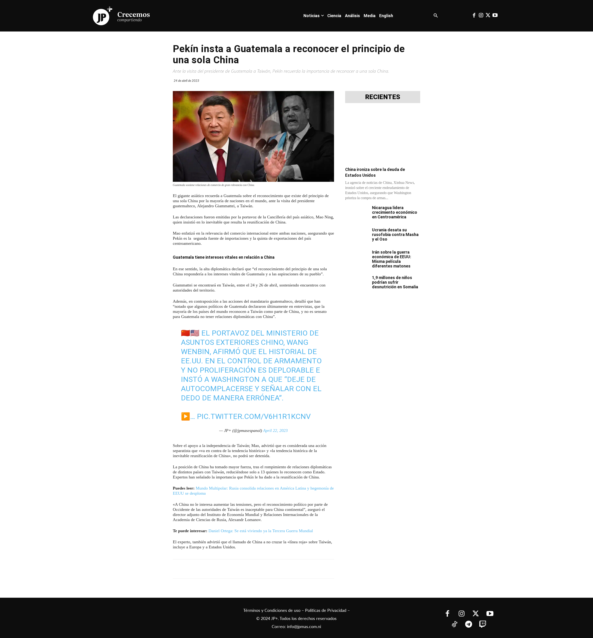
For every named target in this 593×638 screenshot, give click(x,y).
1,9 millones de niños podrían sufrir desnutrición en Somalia (395, 282)
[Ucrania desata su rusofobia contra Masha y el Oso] (356, 236)
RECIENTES (382, 97)
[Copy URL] (275, 569)
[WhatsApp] (243, 569)
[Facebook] (474, 16)
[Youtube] (495, 16)
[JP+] (121, 15)
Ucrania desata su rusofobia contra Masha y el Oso (395, 234)
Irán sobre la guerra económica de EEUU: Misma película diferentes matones (391, 259)
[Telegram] (232, 569)
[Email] (264, 569)
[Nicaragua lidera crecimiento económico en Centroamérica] (356, 213)
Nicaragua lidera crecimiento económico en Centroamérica (394, 212)
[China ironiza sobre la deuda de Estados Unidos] (382, 136)
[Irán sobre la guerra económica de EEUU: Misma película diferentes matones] (356, 258)
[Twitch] (483, 625)
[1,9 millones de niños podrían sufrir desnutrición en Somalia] (356, 283)
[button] (435, 15)
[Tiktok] (455, 625)
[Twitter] (488, 16)
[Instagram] (481, 16)
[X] (222, 569)
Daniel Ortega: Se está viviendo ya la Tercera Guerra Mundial (260, 530)
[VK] (254, 569)
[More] (286, 569)
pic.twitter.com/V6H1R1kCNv (254, 416)
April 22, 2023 (275, 430)
